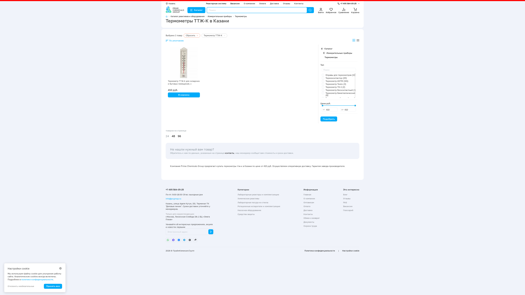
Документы (309, 222)
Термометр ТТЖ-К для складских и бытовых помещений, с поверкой (184, 84)
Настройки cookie (350, 251)
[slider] (322, 105)
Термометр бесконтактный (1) (341, 90)
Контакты (298, 3)
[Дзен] (190, 240)
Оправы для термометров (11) (340, 75)
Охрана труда (310, 226)
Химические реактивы (248, 198)
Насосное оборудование (249, 210)
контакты (229, 153)
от (324, 109)
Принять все (53, 286)
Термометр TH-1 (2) (335, 87)
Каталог (198, 10)
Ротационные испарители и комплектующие (259, 206)
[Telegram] (184, 240)
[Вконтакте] (179, 240)
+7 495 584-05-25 (348, 3)
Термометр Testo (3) (336, 84)
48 (173, 136)
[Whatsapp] (168, 240)
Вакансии (235, 3)
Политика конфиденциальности (319, 251)
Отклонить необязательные (21, 286)
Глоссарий (348, 210)
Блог (345, 194)
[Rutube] (195, 240)
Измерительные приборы (339, 53)
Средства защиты (246, 214)
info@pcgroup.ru (173, 198)
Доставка (274, 3)
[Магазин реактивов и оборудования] (168, 16)
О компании (249, 3)
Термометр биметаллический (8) (340, 94)
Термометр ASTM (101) (337, 81)
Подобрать (329, 119)
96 (179, 136)
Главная (307, 194)
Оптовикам (309, 202)
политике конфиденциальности (37, 279)
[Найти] (310, 10)
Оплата (262, 3)
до (342, 109)
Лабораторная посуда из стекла (253, 202)
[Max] (173, 240)
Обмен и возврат (312, 218)
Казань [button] (172, 3)
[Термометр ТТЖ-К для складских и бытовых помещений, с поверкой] (184, 63)
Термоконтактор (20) (336, 78)
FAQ (345, 202)
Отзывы (286, 3)
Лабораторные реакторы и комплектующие (258, 194)
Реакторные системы (216, 3)
